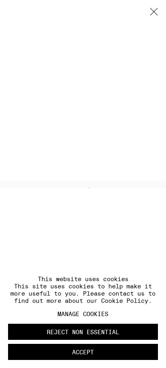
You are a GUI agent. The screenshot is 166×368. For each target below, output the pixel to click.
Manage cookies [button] (83, 313)
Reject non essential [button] (83, 332)
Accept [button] (83, 352)
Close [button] (152, 14)
